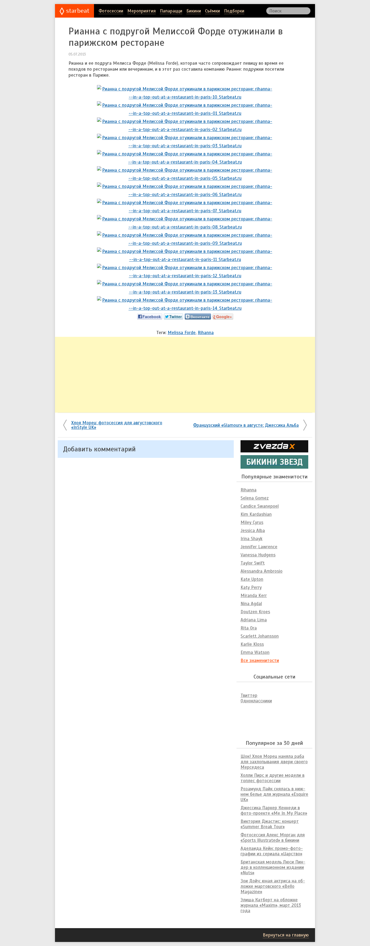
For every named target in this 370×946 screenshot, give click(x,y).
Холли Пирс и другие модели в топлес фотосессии (272, 778)
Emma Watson (255, 652)
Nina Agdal (251, 603)
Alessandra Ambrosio (262, 571)
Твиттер (249, 695)
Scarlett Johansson (260, 636)
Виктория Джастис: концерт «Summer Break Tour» (270, 824)
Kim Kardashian (256, 514)
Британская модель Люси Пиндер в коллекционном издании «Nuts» (273, 867)
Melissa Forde (182, 332)
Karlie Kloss (252, 644)
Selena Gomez (255, 498)
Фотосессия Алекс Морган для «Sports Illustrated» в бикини (273, 837)
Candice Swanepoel (260, 506)
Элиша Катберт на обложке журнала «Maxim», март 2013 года (271, 905)
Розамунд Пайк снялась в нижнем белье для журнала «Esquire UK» (274, 794)
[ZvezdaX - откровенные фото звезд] (275, 450)
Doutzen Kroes (255, 612)
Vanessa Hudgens (258, 555)
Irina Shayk (251, 538)
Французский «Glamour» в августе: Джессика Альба (246, 425)
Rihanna (206, 332)
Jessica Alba (253, 530)
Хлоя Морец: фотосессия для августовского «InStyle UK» (116, 425)
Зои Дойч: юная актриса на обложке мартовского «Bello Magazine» (273, 886)
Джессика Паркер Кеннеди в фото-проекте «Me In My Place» (274, 810)
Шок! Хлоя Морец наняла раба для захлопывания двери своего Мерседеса (274, 761)
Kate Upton (252, 579)
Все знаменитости (260, 660)
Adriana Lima (254, 620)
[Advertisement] (185, 375)
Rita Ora (249, 628)
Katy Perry (251, 587)
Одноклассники (256, 701)
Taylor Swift (253, 563)
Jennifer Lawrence (259, 547)
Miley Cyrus (252, 522)
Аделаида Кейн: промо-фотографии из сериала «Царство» (272, 851)
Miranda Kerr (254, 595)
